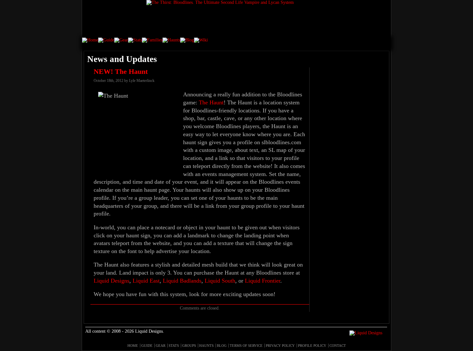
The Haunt (211, 102)
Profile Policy (312, 345)
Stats (174, 345)
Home (132, 345)
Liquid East (146, 280)
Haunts (206, 345)
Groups (189, 345)
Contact (337, 345)
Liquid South (220, 280)
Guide (147, 345)
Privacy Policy (280, 345)
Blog (222, 345)
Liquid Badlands (182, 280)
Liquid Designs (111, 280)
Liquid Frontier (262, 280)
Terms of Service (246, 345)
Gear (160, 345)
